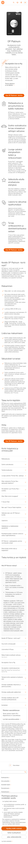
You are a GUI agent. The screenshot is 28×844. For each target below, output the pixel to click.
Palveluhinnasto (5, 788)
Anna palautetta (5, 781)
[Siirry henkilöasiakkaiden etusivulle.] (2, 2)
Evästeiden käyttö (5, 784)
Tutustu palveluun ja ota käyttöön (10, 84)
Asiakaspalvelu (5, 777)
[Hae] (13, 2)
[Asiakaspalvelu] (17, 2)
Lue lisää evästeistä (6, 841)
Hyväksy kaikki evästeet (14, 828)
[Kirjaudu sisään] (21, 2)
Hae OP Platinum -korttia (14, 95)
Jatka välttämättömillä (14, 837)
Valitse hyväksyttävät (14, 833)
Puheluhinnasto (5, 792)
